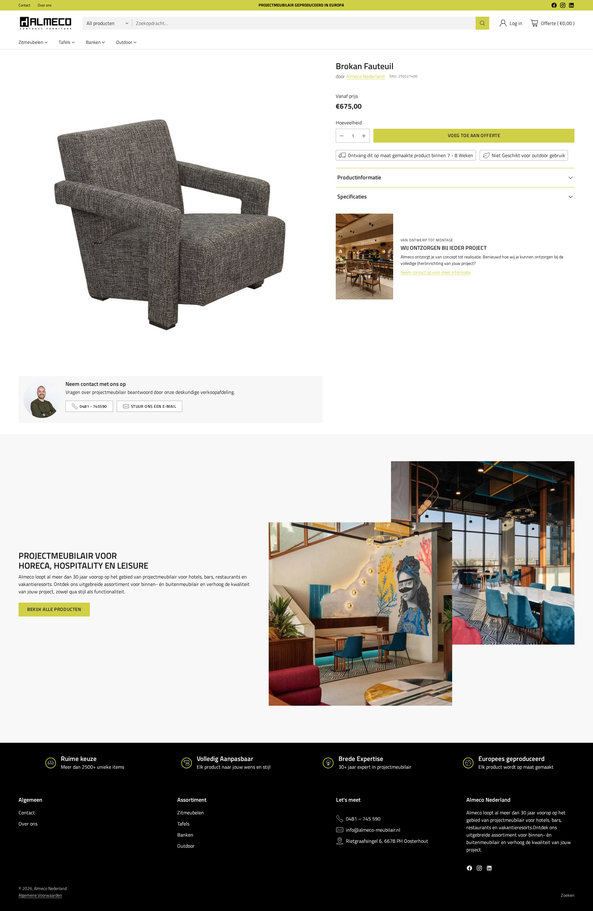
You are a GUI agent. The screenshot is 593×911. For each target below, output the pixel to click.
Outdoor (186, 846)
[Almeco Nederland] (46, 23)
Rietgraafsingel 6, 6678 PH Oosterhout (387, 841)
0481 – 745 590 (363, 818)
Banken (185, 834)
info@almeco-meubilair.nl (373, 830)
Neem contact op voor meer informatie (436, 272)
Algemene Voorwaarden (40, 895)
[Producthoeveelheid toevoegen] (363, 135)
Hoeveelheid (349, 122)
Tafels (183, 823)
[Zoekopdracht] (482, 23)
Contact (27, 812)
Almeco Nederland (365, 76)
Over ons (28, 823)
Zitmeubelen (190, 812)
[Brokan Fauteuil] (170, 213)
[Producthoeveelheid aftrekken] (341, 135)
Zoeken (567, 895)
